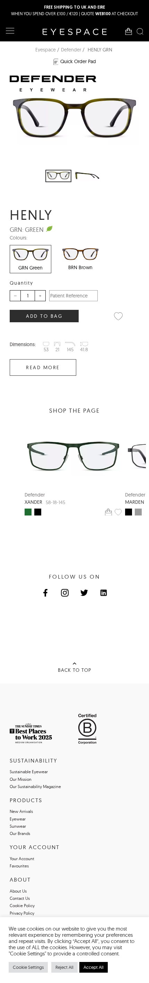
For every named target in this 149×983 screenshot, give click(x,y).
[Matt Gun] (138, 512)
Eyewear (18, 819)
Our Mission (21, 779)
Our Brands (20, 833)
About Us (18, 891)
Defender (71, 50)
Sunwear (18, 826)
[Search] (140, 31)
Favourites (19, 865)
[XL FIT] (73, 456)
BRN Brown (80, 267)
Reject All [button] (64, 967)
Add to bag (44, 316)
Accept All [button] (94, 967)
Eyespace (45, 50)
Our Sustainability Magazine (35, 786)
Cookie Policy (22, 905)
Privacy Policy (22, 913)
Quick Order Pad (78, 61)
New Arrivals (21, 811)
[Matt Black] (37, 512)
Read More (43, 367)
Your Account (22, 858)
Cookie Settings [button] (28, 967)
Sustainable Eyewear (29, 771)
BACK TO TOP (74, 670)
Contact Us (20, 898)
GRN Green (30, 268)
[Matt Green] (28, 512)
